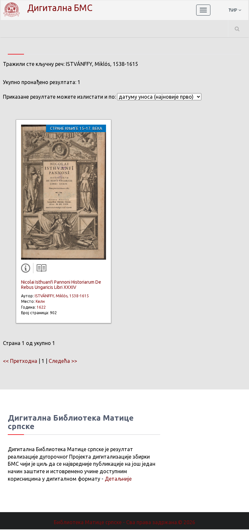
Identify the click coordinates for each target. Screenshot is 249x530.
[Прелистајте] (40, 269)
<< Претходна (20, 361)
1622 (41, 307)
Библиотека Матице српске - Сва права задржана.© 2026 (124, 522)
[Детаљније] (27, 269)
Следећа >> (63, 361)
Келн (40, 301)
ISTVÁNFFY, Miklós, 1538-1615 (62, 296)
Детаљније (118, 479)
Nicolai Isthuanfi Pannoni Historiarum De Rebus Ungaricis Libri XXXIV (61, 284)
